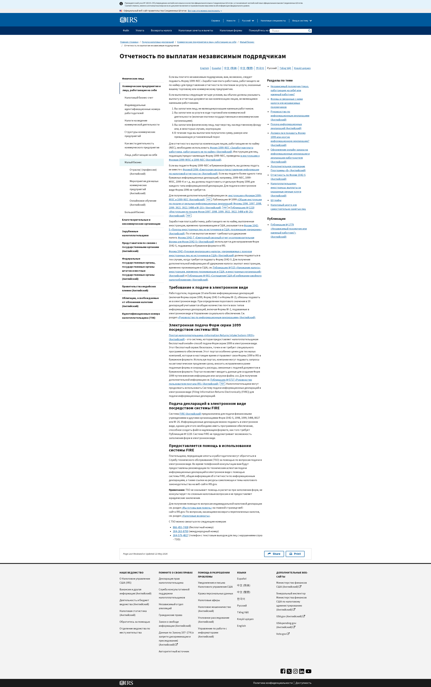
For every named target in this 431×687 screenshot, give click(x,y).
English (204, 68)
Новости (231, 20)
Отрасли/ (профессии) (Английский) (143, 171)
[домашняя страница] (128, 18)
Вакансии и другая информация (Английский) (135, 591)
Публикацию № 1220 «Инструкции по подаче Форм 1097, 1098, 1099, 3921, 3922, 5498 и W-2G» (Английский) (211, 211)
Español (216, 68)
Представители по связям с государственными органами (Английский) (140, 247)
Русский (246, 20)
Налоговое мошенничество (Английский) (214, 609)
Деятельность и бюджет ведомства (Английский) (134, 602)
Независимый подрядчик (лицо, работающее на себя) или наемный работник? (290, 90)
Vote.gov (281, 634)
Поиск (309, 31)
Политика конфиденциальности (273, 683)
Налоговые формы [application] (231, 30)
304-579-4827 (180, 535)
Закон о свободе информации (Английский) (175, 624)
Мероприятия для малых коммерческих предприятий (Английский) (144, 187)
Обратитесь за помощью (135, 622)
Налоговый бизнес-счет (139, 97)
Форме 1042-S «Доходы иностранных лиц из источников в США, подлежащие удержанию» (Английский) (215, 229)
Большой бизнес (135, 212)
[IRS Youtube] (308, 670)
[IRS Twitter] (289, 670)
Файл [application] (126, 30)
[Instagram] (295, 670)
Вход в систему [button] (300, 20)
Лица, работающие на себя (141, 155)
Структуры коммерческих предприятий (140, 134)
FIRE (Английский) (190, 414)
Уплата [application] (140, 30)
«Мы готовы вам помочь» (197, 507)
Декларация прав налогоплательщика (171, 580)
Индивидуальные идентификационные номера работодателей (142, 109)
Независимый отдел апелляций (171, 606)
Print (297, 554)
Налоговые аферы (209, 600)
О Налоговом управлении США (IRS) (135, 580)
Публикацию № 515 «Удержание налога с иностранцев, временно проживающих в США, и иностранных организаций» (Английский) (215, 271)
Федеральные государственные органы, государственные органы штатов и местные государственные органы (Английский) (138, 269)
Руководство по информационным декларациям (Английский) (290, 115)
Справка (215, 20)
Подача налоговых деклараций (158, 42)
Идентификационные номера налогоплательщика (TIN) (141, 315)
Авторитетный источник (174, 651)
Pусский (242, 605)
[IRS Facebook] (282, 670)
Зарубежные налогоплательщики (135, 233)
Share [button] (276, 554)
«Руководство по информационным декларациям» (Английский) (216, 317)
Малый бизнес (247, 42)
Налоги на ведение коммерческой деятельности (142, 122)
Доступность (303, 683)
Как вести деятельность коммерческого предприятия (142, 145)
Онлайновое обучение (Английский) (143, 202)
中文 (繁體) (246, 68)
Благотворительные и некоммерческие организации (141, 222)
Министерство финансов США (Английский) (291, 584)
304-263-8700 (180, 531)
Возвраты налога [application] (161, 30)
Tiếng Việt (285, 68)
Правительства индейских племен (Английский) (139, 288)
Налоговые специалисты (273, 20)
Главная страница (129, 42)
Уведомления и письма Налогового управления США (215, 584)
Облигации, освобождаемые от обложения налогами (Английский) (140, 302)
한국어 (260, 68)
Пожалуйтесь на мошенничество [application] (268, 30)
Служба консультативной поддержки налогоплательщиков (174, 593)
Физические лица (133, 78)
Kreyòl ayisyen (302, 68)
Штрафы (276, 200)
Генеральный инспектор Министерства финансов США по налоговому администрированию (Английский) (291, 601)
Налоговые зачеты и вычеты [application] (195, 30)
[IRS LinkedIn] (301, 670)
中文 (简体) (230, 68)
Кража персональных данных (215, 593)
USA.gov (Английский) (289, 616)
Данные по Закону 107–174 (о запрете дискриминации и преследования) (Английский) (176, 638)
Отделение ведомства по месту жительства (135, 630)
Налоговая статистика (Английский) (133, 613)
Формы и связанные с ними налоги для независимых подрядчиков (287, 103)
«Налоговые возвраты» (196, 516)
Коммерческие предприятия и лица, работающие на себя (206, 42)
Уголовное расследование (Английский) (213, 620)
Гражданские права (170, 615)
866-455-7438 (180, 527)
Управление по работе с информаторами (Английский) (212, 632)
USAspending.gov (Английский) (286, 625)
